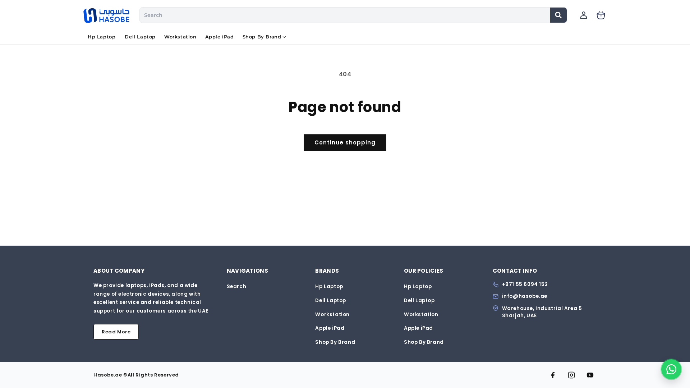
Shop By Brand (335, 342)
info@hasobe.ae (524, 296)
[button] (262, 37)
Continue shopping (345, 142)
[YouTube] (590, 375)
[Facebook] (552, 375)
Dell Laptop (330, 300)
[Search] (558, 15)
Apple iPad (329, 328)
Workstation (332, 314)
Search (237, 286)
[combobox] (345, 15)
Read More (116, 331)
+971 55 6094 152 (525, 284)
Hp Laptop (329, 286)
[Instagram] (571, 375)
